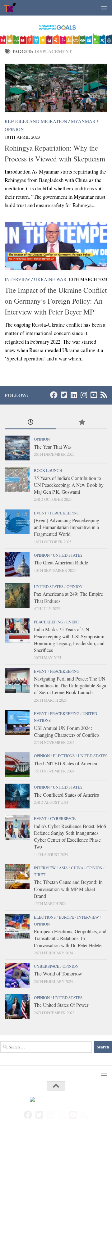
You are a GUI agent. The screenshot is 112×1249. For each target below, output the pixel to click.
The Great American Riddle (61, 562)
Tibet (39, 874)
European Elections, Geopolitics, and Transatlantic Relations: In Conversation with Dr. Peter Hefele (70, 938)
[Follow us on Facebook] (54, 395)
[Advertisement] (56, 1191)
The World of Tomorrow (58, 973)
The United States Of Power (61, 1005)
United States (67, 555)
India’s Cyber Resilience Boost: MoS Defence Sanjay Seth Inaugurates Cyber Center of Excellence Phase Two (70, 836)
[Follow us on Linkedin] (73, 395)
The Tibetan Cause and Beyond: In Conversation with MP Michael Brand (68, 889)
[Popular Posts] (81, 422)
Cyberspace (63, 818)
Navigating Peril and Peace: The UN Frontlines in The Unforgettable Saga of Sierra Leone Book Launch (70, 685)
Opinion (14, 129)
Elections (64, 755)
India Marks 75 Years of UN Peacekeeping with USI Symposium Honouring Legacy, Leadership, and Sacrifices (69, 639)
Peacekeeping (64, 513)
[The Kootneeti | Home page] (12, 7)
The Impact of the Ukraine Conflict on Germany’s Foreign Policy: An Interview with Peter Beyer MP (56, 301)
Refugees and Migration (36, 121)
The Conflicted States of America (66, 794)
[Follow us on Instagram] (83, 395)
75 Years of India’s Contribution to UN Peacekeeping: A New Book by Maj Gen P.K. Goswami (69, 485)
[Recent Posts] (30, 422)
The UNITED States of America (65, 763)
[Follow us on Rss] (103, 395)
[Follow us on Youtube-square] (93, 395)
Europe (66, 917)
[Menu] (104, 8)
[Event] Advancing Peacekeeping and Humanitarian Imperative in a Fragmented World (66, 527)
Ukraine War (50, 279)
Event (40, 513)
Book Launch (48, 470)
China (77, 868)
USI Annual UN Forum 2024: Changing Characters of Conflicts (67, 731)
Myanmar (83, 121)
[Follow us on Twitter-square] (64, 395)
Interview (17, 279)
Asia (63, 868)
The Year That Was (53, 446)
